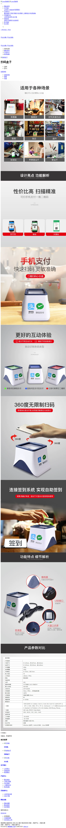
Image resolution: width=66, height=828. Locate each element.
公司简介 (7, 768)
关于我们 (3, 765)
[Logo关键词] (33, 1)
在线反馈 (7, 770)
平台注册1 (4, 37)
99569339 (3, 813)
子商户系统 (7, 781)
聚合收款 (7, 779)
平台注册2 (10, 37)
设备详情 (7, 75)
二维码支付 (7, 785)
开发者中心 (4, 790)
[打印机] (7, 743)
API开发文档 (8, 794)
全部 (5, 20)
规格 (5, 76)
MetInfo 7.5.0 (11, 826)
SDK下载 (7, 796)
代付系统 (7, 783)
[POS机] (6, 758)
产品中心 (7, 52)
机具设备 (7, 54)
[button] (4, 29)
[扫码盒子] (7, 750)
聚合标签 (7, 805)
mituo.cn (25, 826)
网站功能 (3, 799)
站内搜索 (7, 807)
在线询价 (3, 71)
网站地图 (7, 803)
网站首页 (7, 6)
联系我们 (7, 772)
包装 (5, 78)
